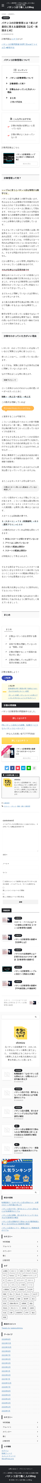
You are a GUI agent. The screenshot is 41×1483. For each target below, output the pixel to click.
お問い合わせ (13, 1469)
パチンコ (13, 806)
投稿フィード (7, 1453)
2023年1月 (6, 1371)
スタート (7, 806)
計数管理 (6, 803)
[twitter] (7, 768)
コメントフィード (9, 1456)
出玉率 (30, 1289)
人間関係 (6, 1289)
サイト (5, 872)
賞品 (33, 1313)
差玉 (33, 1299)
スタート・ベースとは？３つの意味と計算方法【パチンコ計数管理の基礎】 (25, 925)
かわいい (10, 1280)
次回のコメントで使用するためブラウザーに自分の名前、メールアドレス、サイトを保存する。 (20, 882)
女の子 (35, 1294)
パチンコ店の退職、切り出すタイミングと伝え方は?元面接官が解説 (26, 1113)
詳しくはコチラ (19, 718)
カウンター (20, 1280)
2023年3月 (6, 1363)
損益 (31, 1303)
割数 (18, 806)
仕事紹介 (22, 1289)
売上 (11, 1294)
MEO (21, 1271)
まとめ (13, 98)
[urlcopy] (34, 768)
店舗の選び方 (14, 1303)
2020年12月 (6, 1383)
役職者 (24, 1303)
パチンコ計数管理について (21, 78)
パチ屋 (22, 1285)
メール (6, 863)
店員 (4, 1303)
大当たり (27, 1294)
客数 (18, 1299)
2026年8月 (6, 1339)
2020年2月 (6, 1407)
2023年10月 (6, 1347)
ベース (30, 1285)
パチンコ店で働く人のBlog (20, 7)
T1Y (4, 1275)
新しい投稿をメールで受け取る (13, 897)
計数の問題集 (16, 102)
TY (19, 1275)
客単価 (12, 1299)
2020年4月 (6, 1399)
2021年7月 (6, 1379)
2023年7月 (6, 1355)
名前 (5, 855)
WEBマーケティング (29, 1275)
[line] (29, 768)
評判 (26, 1313)
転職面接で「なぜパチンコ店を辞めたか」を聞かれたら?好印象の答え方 (26, 1076)
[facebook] (12, 768)
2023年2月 (6, 1367)
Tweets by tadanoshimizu (12, 1328)
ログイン (5, 1451)
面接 (4, 1317)
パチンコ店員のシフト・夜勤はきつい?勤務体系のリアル (20, 1229)
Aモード (14, 1271)
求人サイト (14, 1308)
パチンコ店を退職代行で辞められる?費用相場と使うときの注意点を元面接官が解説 (26, 1132)
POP (28, 1271)
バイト (5, 1285)
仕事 (13, 1289)
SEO (34, 1271)
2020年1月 (6, 1411)
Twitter (11, 1275)
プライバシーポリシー (25, 1469)
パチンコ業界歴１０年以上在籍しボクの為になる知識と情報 (20, 1473)
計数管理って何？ (18, 83)
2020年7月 (6, 1387)
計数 (22, 806)
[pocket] (18, 768)
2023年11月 (6, 1343)
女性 (4, 1299)
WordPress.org (8, 1459)
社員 (4, 1313)
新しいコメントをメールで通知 (13, 890)
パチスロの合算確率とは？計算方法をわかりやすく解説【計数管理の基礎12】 (25, 957)
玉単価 (24, 1308)
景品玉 (5, 1308)
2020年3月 (6, 1403)
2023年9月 (6, 1351)
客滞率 (26, 1299)
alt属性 (5, 1271)
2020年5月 (6, 1395)
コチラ (14, 39)
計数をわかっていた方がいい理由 (21, 90)
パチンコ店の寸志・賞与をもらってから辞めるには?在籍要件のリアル (26, 1095)
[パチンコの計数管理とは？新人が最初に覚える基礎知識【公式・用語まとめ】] (23, 768)
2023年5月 (6, 1359)
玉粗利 (32, 1308)
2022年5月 (6, 1375)
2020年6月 (6, 1391)
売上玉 (18, 1294)
